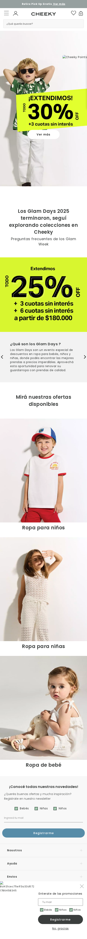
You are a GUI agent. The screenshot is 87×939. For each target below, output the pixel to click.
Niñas (63, 909)
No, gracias (60, 928)
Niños (77, 909)
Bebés (48, 909)
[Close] (81, 5)
